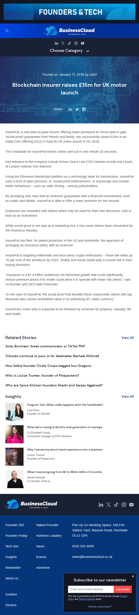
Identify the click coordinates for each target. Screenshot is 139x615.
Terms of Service (87, 599)
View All (127, 338)
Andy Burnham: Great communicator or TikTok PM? (45, 346)
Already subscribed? (100, 606)
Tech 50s (11, 546)
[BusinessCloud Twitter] (63, 43)
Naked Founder (47, 525)
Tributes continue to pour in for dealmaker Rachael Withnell (52, 356)
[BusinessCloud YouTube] (82, 43)
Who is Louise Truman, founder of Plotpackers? (42, 376)
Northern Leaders (49, 535)
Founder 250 (14, 525)
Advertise (43, 567)
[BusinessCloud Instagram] (76, 43)
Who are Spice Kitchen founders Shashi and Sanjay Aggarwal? (53, 385)
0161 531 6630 (83, 546)
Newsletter (13, 567)
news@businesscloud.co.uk (92, 557)
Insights (11, 557)
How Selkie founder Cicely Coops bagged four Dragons (48, 366)
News (40, 546)
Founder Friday (16, 535)
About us (11, 578)
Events (41, 557)
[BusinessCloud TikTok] (69, 43)
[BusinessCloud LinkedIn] (56, 43)
